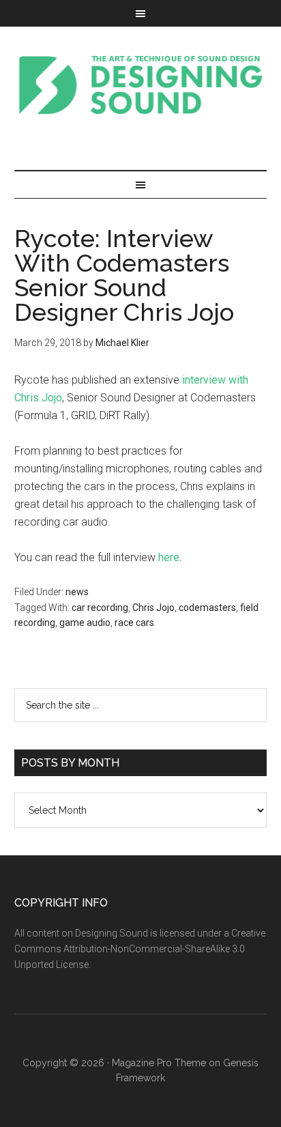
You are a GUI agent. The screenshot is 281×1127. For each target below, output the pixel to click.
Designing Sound (140, 84)
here (168, 557)
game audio (84, 622)
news (77, 591)
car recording (100, 607)
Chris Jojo (153, 607)
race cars (134, 622)
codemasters (207, 607)
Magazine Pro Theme (159, 1062)
